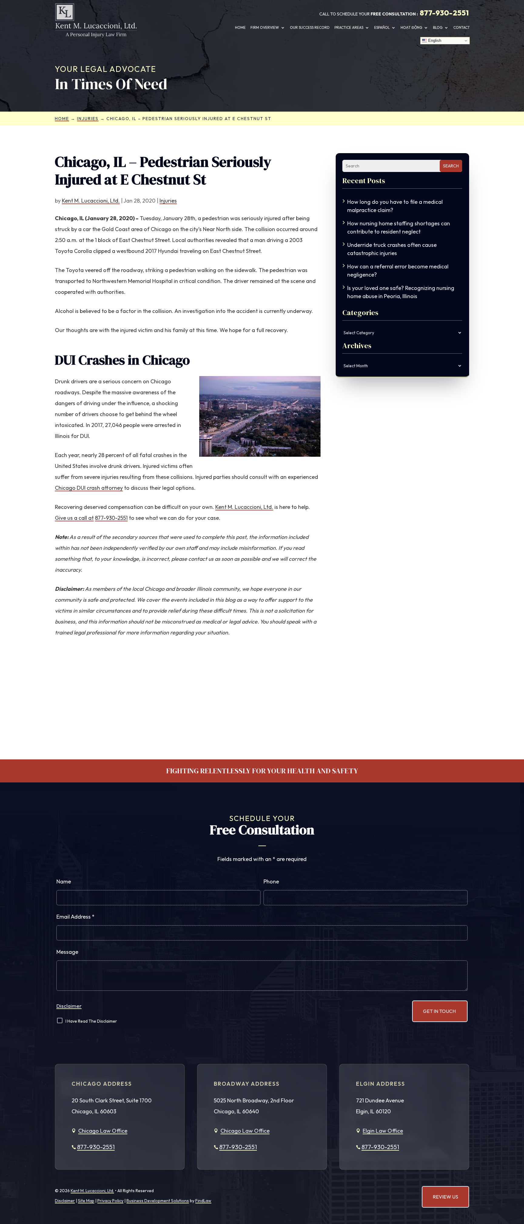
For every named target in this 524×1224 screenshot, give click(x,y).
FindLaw (203, 1200)
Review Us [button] (445, 1197)
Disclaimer (69, 1006)
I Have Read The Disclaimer (91, 1021)
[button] (514, 1177)
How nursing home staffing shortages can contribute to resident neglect (398, 227)
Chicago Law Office (102, 1130)
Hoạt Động (411, 27)
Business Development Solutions (157, 1200)
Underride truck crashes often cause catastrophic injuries (392, 249)
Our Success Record (310, 27)
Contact (461, 27)
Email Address (75, 916)
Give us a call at (74, 517)
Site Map (86, 1200)
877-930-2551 (444, 12)
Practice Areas (348, 27)
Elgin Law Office (383, 1130)
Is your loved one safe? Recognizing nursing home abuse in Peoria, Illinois (400, 292)
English (434, 40)
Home (240, 27)
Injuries (168, 200)
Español (382, 27)
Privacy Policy (110, 1200)
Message (67, 951)
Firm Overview (264, 27)
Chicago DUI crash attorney (89, 487)
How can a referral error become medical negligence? (397, 270)
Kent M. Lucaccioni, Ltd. (91, 200)
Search (451, 166)
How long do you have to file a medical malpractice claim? (395, 206)
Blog (437, 27)
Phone (271, 881)
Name (63, 881)
